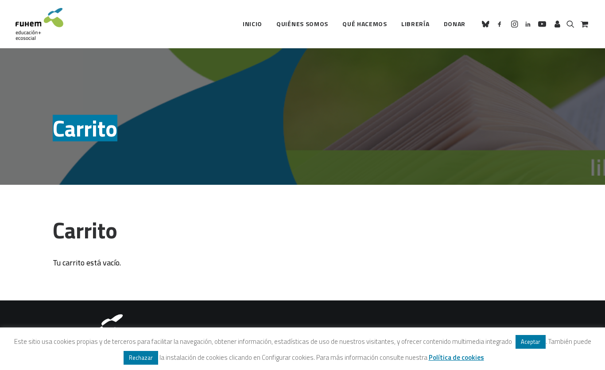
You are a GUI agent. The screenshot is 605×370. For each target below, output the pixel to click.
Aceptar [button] (530, 341)
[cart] (583, 24)
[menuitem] (252, 24)
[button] (487, 24)
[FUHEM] (39, 24)
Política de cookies (456, 357)
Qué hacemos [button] (364, 23)
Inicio (252, 23)
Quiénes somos (302, 23)
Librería (415, 23)
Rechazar (141, 357)
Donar (455, 23)
